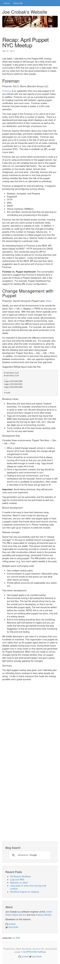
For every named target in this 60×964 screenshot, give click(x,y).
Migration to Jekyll (19, 882)
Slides (48, 300)
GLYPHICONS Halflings (34, 951)
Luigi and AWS (17, 879)
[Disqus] (30, 723)
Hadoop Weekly (43, 914)
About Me (18, 3)
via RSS (16, 937)
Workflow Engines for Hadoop (24, 891)
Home (7, 3)
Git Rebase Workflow (20, 876)
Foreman (6, 90)
